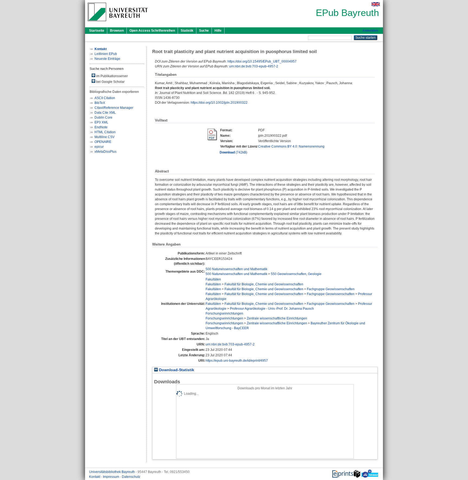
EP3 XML (101, 122)
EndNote (101, 127)
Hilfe (218, 30)
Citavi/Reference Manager (114, 108)
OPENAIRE (103, 142)
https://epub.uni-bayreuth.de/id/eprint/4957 (237, 361)
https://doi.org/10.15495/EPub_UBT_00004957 (262, 61)
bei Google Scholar (110, 82)
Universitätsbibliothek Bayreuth (112, 472)
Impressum (111, 477)
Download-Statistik (176, 370)
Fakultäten (213, 279)
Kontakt (95, 477)
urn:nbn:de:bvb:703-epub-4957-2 (253, 66)
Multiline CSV (105, 137)
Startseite (96, 30)
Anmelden (370, 30)
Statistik (187, 30)
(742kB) (233, 152)
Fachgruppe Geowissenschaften (331, 289)
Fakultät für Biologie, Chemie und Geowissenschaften (264, 284)
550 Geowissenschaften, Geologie (296, 274)
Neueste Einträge (107, 59)
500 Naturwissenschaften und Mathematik (236, 269)
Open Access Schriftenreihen (152, 30)
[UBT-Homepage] (117, 23)
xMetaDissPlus (105, 152)
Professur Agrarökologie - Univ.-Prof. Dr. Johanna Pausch (272, 309)
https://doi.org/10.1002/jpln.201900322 (219, 103)
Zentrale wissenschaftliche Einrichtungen (277, 318)
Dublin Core (103, 117)
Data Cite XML (105, 113)
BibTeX (100, 103)
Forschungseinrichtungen (224, 313)
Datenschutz (131, 477)
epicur (99, 147)
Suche (204, 30)
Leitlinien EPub (106, 54)
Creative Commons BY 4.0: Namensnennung (291, 146)
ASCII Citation (105, 98)
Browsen (117, 30)
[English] (376, 4)
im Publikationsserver (111, 76)
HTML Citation (105, 132)
